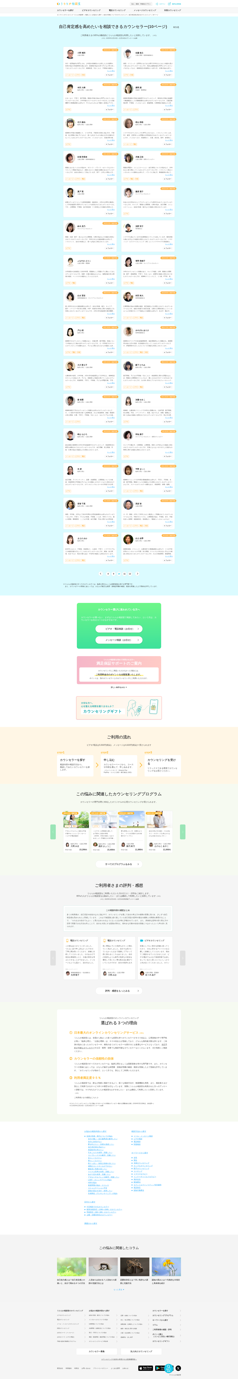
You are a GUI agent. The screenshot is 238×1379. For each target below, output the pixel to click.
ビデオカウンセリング (91, 10)
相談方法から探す (138, 1131)
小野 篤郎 (81, 53)
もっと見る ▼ (119, 1290)
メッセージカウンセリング (145, 10)
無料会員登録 (176, 4)
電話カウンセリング (117, 10)
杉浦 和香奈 (82, 157)
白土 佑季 (139, 538)
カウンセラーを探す (65, 10)
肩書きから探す (90, 1223)
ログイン (162, 4)
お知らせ (125, 1368)
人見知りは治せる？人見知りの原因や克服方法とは (103, 1281)
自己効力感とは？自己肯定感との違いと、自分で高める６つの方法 (71, 1281)
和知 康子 (139, 434)
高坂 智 (138, 504)
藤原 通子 (139, 191)
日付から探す (89, 1202)
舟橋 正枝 (139, 157)
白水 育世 (81, 296)
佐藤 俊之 (139, 53)
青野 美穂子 (140, 261)
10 (119, 574)
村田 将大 (139, 296)
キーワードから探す (139, 1153)
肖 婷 (79, 469)
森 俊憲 (80, 400)
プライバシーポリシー (100, 1368)
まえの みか (82, 538)
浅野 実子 (139, 226)
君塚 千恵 (81, 504)
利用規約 (69, 1368)
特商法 (76, 1368)
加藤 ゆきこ (140, 400)
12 (130, 574)
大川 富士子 (82, 365)
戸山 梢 (80, 330)
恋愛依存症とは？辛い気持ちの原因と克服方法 (134, 1281)
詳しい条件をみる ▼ (119, 687)
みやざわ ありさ (142, 330)
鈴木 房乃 (81, 226)
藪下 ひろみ (140, 365)
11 (124, 574)
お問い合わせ (86, 1368)
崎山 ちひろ (82, 434)
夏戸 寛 (80, 191)
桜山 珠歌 (139, 122)
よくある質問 (115, 1368)
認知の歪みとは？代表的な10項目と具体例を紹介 (166, 1281)
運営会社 (60, 1368)
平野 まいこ (140, 469)
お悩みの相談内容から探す (95, 1131)
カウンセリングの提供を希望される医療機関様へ (119, 1359)
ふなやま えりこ (84, 261)
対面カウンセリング (172, 10)
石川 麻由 (81, 122)
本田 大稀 (81, 87)
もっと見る (111, 71)
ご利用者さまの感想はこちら (85, 1098)
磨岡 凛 (138, 87)
